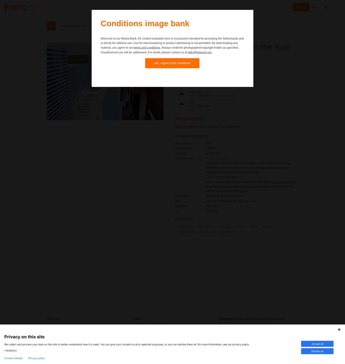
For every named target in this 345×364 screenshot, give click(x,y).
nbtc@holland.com (200, 52)
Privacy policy (36, 358)
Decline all (317, 351)
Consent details (13, 358)
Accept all (317, 343)
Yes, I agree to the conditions (172, 63)
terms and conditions (147, 47)
